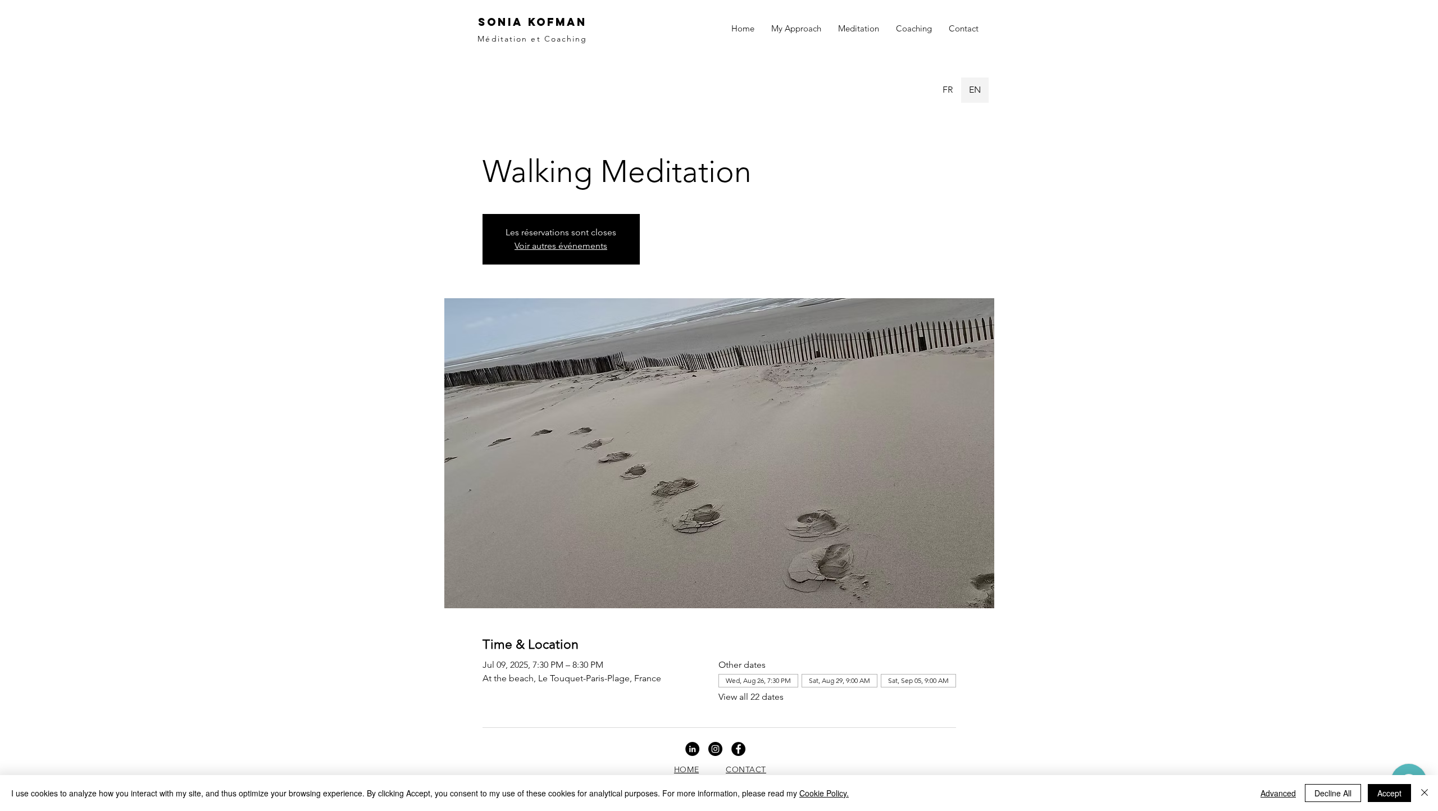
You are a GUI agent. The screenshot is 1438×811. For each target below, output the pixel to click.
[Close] (1424, 793)
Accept (1389, 793)
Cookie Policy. (824, 793)
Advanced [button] (1278, 793)
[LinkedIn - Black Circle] (692, 749)
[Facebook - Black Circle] (738, 749)
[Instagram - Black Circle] (715, 749)
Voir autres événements (561, 245)
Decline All (1332, 793)
